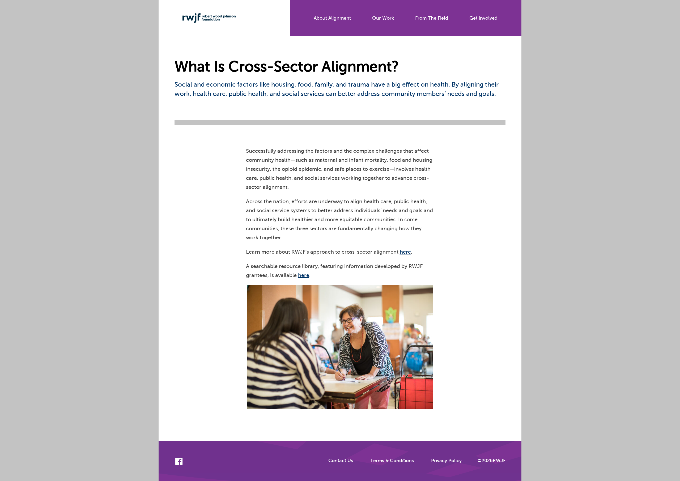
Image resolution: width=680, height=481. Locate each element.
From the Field (431, 18)
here (405, 252)
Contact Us (340, 460)
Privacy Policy (446, 460)
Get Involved (483, 18)
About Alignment (332, 18)
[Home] (205, 18)
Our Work (383, 18)
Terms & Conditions (392, 460)
